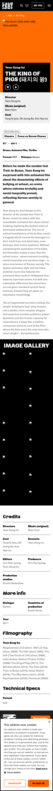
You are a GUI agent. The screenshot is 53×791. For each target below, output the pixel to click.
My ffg (38, 5)
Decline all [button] (14, 783)
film (10, 15)
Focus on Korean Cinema (32, 136)
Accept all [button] (38, 783)
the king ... (21, 15)
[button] (26, 772)
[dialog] (27, 755)
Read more (41, 769)
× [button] (49, 722)
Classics (9, 136)
